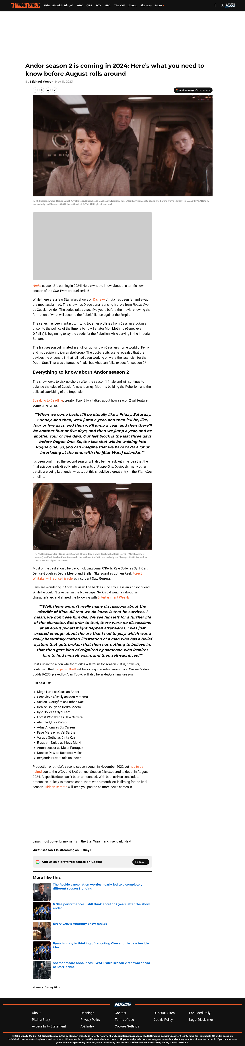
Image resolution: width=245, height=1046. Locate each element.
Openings (87, 1013)
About (132, 5)
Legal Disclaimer (201, 1019)
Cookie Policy (163, 1019)
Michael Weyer (41, 81)
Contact (120, 1013)
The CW (119, 5)
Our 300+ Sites (164, 1013)
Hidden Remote (56, 787)
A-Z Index (87, 1026)
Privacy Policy (90, 1019)
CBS (89, 5)
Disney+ (99, 299)
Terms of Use (124, 1019)
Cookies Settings (127, 1026)
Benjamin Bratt (65, 669)
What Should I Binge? (58, 5)
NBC (108, 5)
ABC (80, 5)
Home (37, 987)
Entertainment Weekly (113, 597)
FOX (98, 5)
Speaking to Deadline (48, 400)
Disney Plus (52, 987)
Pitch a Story (41, 1019)
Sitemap (146, 5)
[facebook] (215, 5)
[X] (222, 5)
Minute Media (28, 1036)
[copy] (54, 90)
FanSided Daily (200, 1013)
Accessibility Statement (49, 1026)
